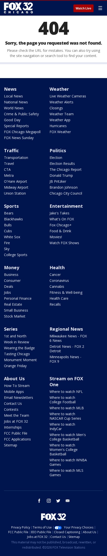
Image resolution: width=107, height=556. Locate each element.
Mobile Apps (14, 391)
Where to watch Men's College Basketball (68, 436)
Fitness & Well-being (66, 292)
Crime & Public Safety (21, 114)
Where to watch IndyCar (62, 426)
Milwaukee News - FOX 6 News (68, 338)
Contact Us (13, 403)
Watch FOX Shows (64, 242)
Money (11, 267)
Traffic (11, 150)
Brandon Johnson (64, 187)
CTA (7, 169)
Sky (6, 248)
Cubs (8, 231)
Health (57, 267)
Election (56, 157)
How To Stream (17, 385)
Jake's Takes (59, 213)
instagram (49, 501)
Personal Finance (18, 298)
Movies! (56, 236)
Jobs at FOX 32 (16, 421)
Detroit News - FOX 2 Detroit (67, 348)
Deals (8, 286)
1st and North (15, 336)
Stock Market (14, 316)
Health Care (59, 298)
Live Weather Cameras (68, 96)
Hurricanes (58, 125)
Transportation (16, 157)
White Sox (12, 236)
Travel (9, 163)
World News (14, 108)
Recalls (55, 304)
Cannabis (57, 286)
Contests (11, 409)
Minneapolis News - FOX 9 (65, 359)
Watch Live (83, 8)
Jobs (7, 292)
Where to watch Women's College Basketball (64, 449)
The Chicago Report (66, 169)
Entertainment (66, 206)
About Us (14, 378)
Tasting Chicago (17, 353)
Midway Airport (16, 187)
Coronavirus (59, 280)
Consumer (12, 280)
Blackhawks (13, 219)
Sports (11, 206)
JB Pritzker (58, 181)
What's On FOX (62, 219)
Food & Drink (60, 231)
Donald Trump (61, 175)
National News (16, 102)
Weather (59, 89)
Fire (7, 242)
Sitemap (10, 445)
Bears (8, 213)
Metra (9, 175)
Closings (56, 108)
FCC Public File (15, 433)
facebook (39, 501)
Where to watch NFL (66, 391)
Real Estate (13, 304)
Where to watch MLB (67, 408)
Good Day (12, 119)
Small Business (16, 310)
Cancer (55, 274)
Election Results (62, 163)
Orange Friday (15, 365)
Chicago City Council (66, 193)
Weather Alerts (61, 102)
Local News (13, 96)
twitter (58, 501)
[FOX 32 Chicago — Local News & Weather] (18, 8)
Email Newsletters (18, 397)
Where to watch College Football (63, 399)
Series (10, 329)
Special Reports (16, 125)
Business (11, 274)
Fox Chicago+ (61, 225)
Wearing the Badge (19, 348)
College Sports (15, 254)
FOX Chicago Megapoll (22, 131)
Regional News (66, 329)
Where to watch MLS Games (66, 472)
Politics (58, 150)
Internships (13, 427)
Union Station (15, 193)
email (68, 501)
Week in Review (16, 342)
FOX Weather (60, 131)
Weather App (60, 119)
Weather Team (62, 114)
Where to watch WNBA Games (68, 462)
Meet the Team (16, 415)
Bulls (8, 225)
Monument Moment (20, 359)
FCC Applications (17, 439)
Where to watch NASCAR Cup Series (65, 416)
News (10, 89)
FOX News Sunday (19, 137)
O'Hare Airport (15, 181)
